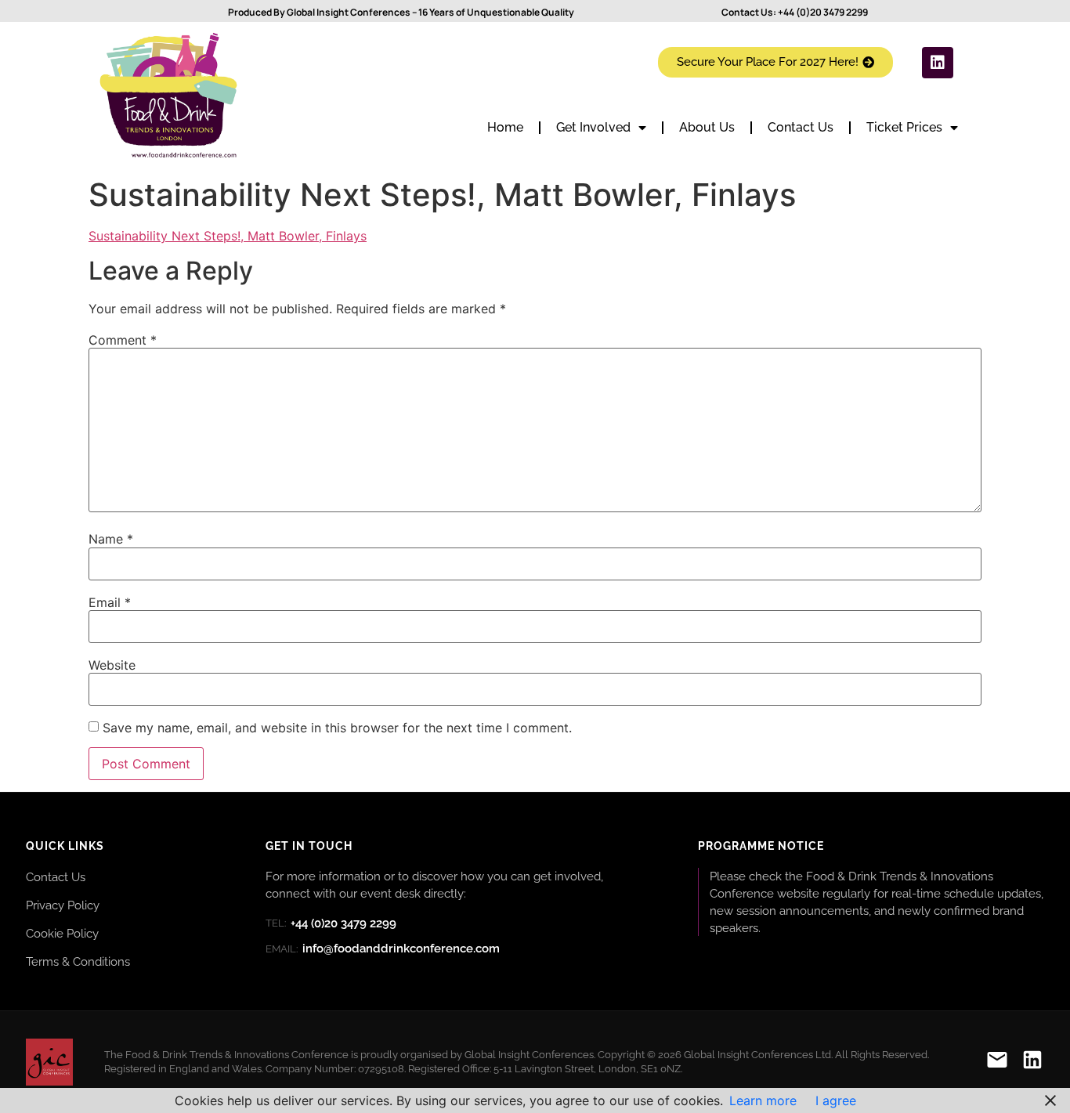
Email (110, 602)
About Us (707, 127)
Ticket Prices (904, 127)
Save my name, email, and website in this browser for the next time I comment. (337, 727)
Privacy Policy (62, 905)
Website (112, 665)
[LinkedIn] (1032, 1062)
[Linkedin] (937, 62)
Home (505, 127)
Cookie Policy (62, 933)
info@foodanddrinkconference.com (383, 948)
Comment (123, 340)
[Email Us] (997, 1062)
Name (111, 539)
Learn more (763, 1100)
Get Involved (593, 127)
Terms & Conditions (78, 961)
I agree (835, 1100)
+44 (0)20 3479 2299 (823, 12)
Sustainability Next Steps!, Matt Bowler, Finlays (228, 236)
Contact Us (800, 127)
